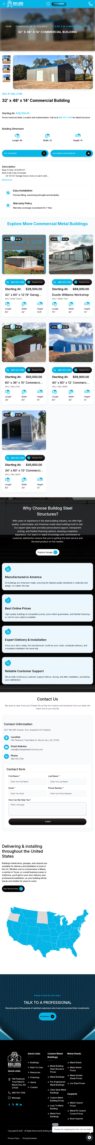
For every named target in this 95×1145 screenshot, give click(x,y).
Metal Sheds (75, 1062)
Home (9, 26)
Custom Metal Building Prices (57, 1099)
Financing (34, 1077)
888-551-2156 (65, 117)
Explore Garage (45, 552)
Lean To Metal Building (56, 1107)
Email (12, 788)
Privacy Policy (13, 1138)
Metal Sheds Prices (75, 1069)
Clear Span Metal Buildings (58, 1091)
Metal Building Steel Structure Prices (57, 1069)
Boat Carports (76, 1118)
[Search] (48, 4)
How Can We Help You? (20, 800)
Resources (35, 1072)
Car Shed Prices (77, 1083)
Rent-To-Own (36, 1067)
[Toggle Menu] (4, 4)
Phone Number (56, 788)
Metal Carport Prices (76, 1104)
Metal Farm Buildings (55, 1115)
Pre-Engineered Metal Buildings (57, 1083)
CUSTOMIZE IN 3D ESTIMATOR (63, 153)
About (33, 1082)
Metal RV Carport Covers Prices (78, 1112)
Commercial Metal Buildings (31, 26)
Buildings (34, 1062)
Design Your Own (58, 3)
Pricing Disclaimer (30, 1138)
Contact (34, 1087)
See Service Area (10, 889)
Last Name (54, 776)
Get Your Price (10, 153)
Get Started (44, 1016)
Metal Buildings (57, 1077)
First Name (14, 776)
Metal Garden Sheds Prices (76, 1077)
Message (16, 1098)
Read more (7, 180)
